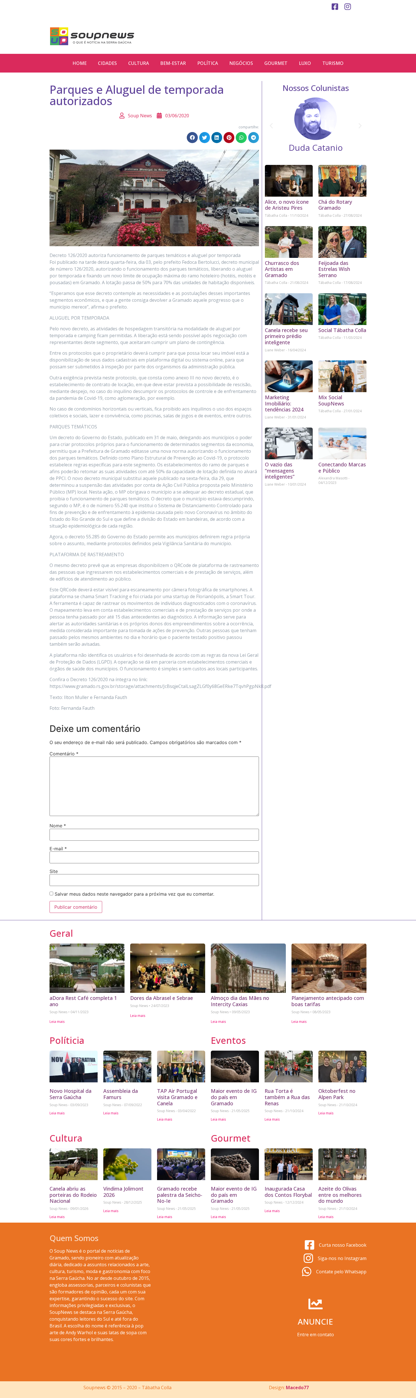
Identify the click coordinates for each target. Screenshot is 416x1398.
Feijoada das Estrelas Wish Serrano (334, 269)
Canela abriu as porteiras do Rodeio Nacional (73, 1194)
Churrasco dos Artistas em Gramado (282, 269)
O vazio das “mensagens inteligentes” (280, 470)
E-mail (58, 848)
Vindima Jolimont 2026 (123, 1191)
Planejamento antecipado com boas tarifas (327, 1001)
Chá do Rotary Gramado (335, 204)
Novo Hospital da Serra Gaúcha (70, 1093)
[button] (192, 137)
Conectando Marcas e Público (342, 467)
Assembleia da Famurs (120, 1093)
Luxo (305, 63)
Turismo (333, 63)
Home (79, 63)
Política (207, 63)
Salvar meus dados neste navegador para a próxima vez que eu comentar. (134, 894)
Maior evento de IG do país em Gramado (234, 1096)
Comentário (64, 753)
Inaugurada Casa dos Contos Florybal (288, 1191)
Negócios (241, 63)
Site (54, 871)
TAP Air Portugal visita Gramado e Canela (177, 1096)
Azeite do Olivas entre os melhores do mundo (340, 1194)
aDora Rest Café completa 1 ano (83, 1001)
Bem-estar (173, 63)
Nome (58, 825)
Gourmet (276, 63)
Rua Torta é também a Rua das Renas (287, 1096)
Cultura (138, 63)
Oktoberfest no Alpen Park (336, 1093)
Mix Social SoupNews (331, 400)
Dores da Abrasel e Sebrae (161, 998)
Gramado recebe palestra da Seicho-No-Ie (179, 1194)
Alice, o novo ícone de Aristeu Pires (287, 204)
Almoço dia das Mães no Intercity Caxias (240, 1001)
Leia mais (57, 1021)
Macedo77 (297, 1387)
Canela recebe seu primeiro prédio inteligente (286, 336)
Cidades (107, 63)
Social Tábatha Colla (342, 330)
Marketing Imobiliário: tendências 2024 (284, 403)
